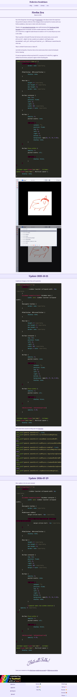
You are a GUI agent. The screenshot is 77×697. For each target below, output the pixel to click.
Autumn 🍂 (64, 692)
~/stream (42, 5)
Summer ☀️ (64, 689)
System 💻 (38, 684)
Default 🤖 (64, 684)
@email (13, 694)
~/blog (30, 5)
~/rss (47, 5)
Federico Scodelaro (38, 2)
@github (13, 687)
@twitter (13, 684)
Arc (33, 19)
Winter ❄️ (64, 695)
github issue (32, 670)
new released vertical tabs (29, 27)
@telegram (13, 691)
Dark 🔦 (38, 689)
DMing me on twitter (52, 670)
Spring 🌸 (64, 687)
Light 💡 (38, 687)
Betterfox (40, 428)
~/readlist (35, 5)
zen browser (39, 19)
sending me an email (41, 670)
